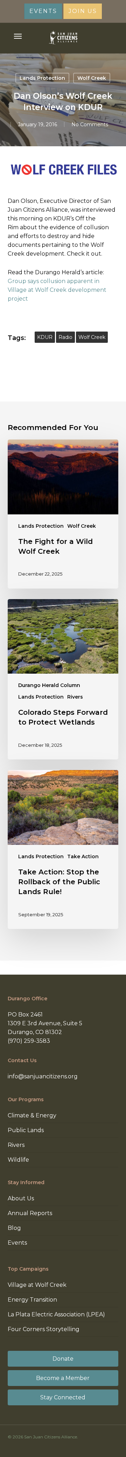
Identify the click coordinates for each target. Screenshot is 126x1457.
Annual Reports (30, 1213)
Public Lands (26, 1130)
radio (65, 337)
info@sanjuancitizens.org (43, 1076)
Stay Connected (62, 1397)
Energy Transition (32, 1299)
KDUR (44, 337)
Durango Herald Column (49, 685)
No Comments (89, 124)
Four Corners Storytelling (43, 1329)
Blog (14, 1228)
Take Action (83, 856)
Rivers (75, 697)
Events (17, 1242)
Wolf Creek (91, 78)
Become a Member (63, 1378)
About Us (21, 1198)
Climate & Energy (32, 1115)
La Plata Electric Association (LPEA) (56, 1314)
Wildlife (18, 1159)
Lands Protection (42, 78)
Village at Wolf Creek (37, 1285)
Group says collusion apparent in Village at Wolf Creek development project (57, 290)
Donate (63, 1358)
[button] (18, 36)
